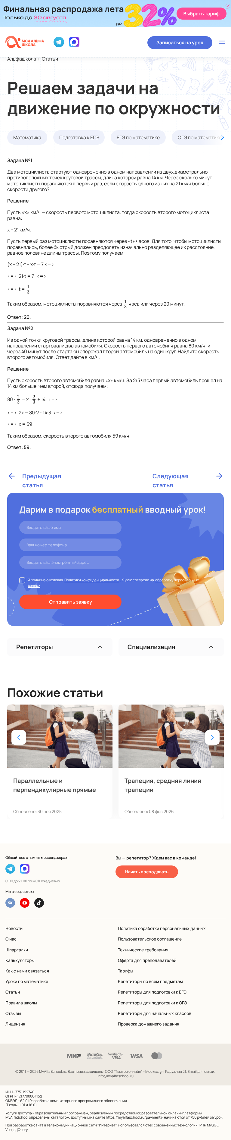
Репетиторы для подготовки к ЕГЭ (152, 992)
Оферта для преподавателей (147, 960)
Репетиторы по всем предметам (150, 981)
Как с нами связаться (27, 971)
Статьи (12, 992)
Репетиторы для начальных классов (154, 1013)
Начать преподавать (146, 872)
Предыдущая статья (41, 476)
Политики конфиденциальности (91, 580)
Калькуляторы (20, 960)
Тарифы (125, 971)
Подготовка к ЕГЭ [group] (79, 137)
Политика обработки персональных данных (162, 928)
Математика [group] (27, 137)
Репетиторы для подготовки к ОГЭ (152, 1003)
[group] (59, 762)
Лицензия (15, 1024)
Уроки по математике (26, 981)
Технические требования (143, 950)
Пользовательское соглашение (150, 939)
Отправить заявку (70, 601)
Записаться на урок (179, 42)
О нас (11, 939)
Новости (14, 928)
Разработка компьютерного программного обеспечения (78, 1100)
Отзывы (13, 1013)
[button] (212, 137)
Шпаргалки (16, 950)
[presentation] (28, 288)
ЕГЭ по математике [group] (138, 137)
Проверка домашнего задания (148, 1024)
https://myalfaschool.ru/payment (133, 1117)
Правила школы (21, 1003)
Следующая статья (170, 476)
